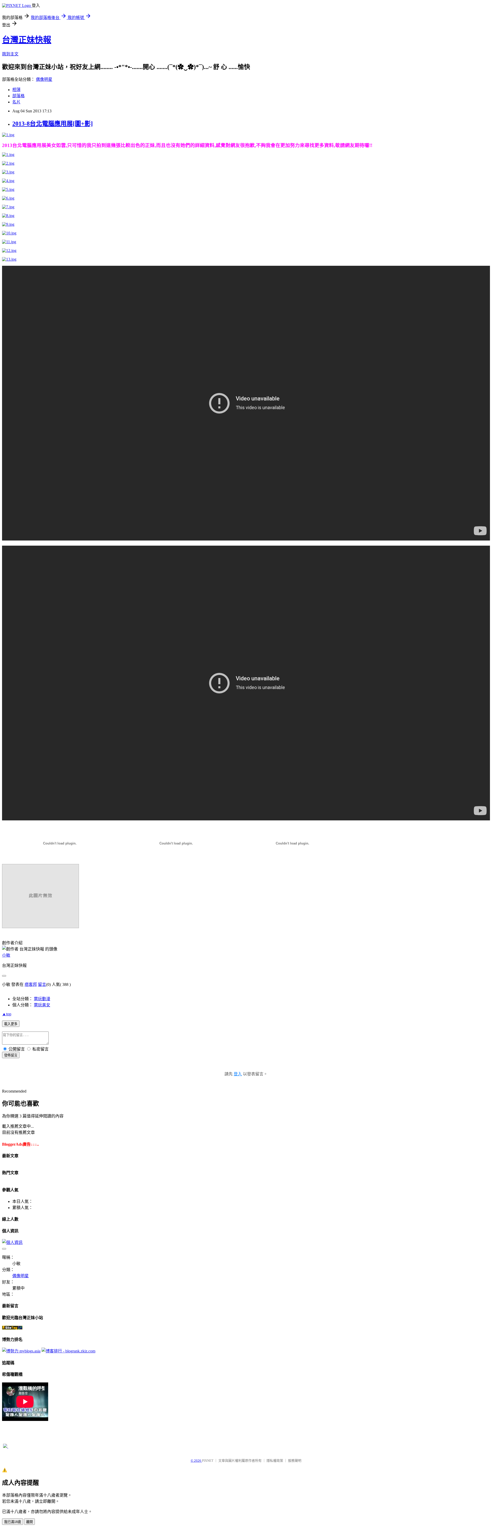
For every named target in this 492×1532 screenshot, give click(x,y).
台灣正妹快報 (26, 39)
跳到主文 (10, 54)
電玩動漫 (42, 999)
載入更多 (10, 1024)
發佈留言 (10, 1055)
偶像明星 (44, 79)
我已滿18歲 (12, 1522)
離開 (29, 1522)
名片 (16, 102)
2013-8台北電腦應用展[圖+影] (52, 123)
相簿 (16, 89)
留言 (42, 984)
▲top (6, 1014)
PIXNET (207, 1460)
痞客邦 (31, 984)
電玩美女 (42, 1005)
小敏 (6, 955)
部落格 (18, 96)
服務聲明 (294, 1460)
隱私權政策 (274, 1460)
